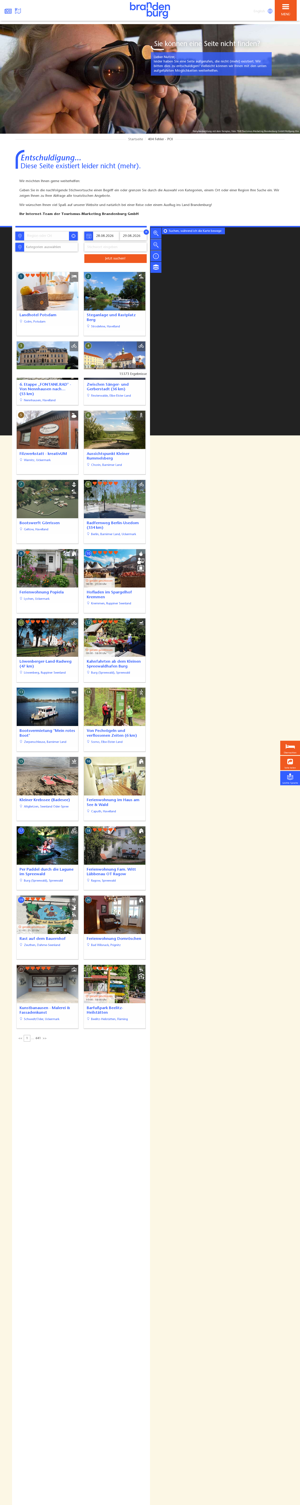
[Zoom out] (155, 244)
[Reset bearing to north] (155, 255)
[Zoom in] (155, 233)
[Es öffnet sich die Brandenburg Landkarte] (18, 10)
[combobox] (46, 236)
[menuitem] (260, 11)
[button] (290, 763)
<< (20, 1038)
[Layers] (155, 267)
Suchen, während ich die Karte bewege (195, 231)
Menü (285, 14)
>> (45, 1038)
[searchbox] (47, 236)
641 (38, 1038)
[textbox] (42, 247)
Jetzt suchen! (115, 258)
